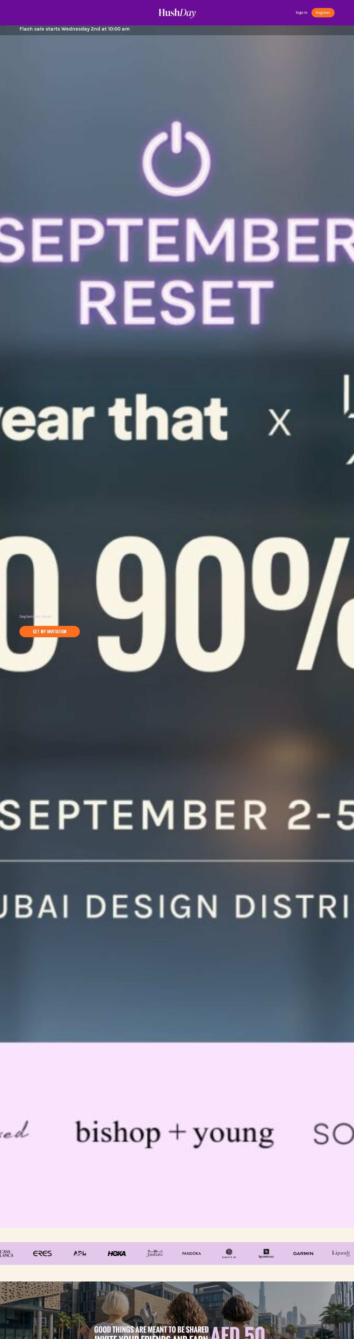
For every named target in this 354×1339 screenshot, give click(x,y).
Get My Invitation (49, 631)
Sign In (301, 12)
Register (323, 12)
